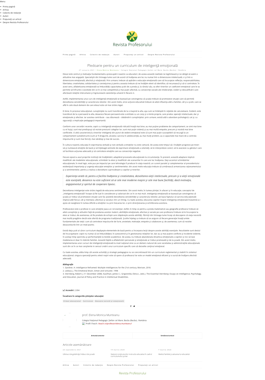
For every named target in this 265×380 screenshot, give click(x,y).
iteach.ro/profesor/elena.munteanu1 (115, 323)
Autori (5, 16)
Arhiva (6, 9)
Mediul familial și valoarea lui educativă (174, 354)
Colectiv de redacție (12, 12)
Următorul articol (167, 336)
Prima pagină (9, 6)
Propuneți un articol (12, 19)
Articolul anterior (97, 336)
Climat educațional (72, 301)
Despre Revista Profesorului (15, 22)
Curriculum (88, 301)
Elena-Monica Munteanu (108, 70)
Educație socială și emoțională (109, 301)
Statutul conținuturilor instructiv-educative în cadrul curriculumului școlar (131, 355)
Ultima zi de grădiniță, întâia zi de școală (79, 354)
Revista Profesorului (132, 373)
